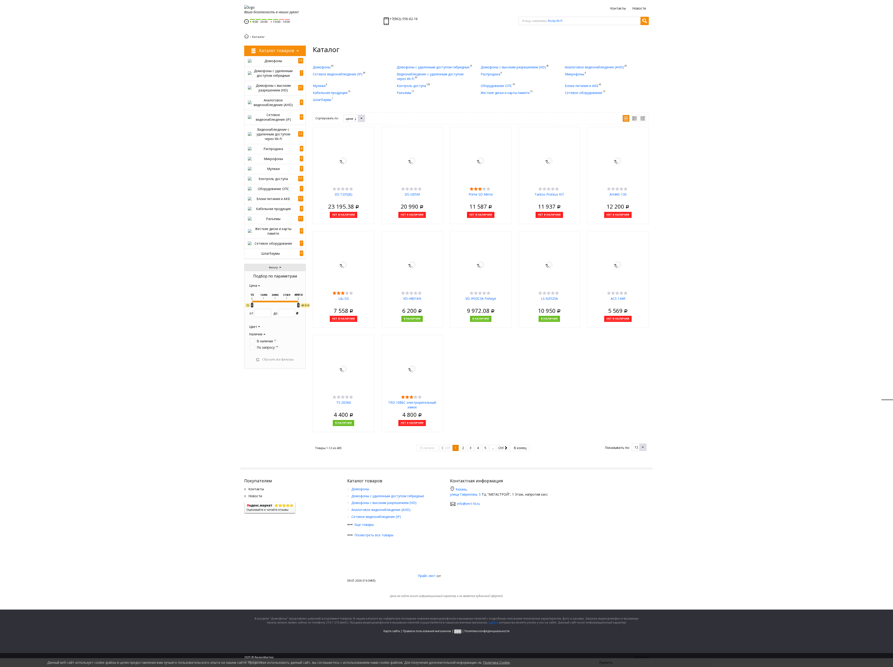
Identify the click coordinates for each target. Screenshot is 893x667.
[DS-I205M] (412, 160)
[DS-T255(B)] (343, 160)
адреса (493, 622)
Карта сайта (391, 631)
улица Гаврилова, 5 (465, 494)
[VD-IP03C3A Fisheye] (480, 264)
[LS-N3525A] (549, 264)
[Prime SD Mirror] (480, 160)
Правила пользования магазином (427, 631)
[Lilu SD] (343, 264)
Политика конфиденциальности (487, 631)
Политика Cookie (496, 662)
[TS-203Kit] (343, 368)
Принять (606, 662)
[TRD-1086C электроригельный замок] (412, 368)
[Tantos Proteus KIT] (549, 160)
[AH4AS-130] (618, 160)
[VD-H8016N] (412, 264)
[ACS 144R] (618, 264)
